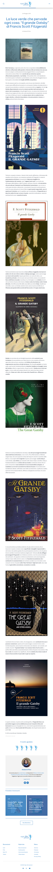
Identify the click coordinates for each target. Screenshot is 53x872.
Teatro (4, 854)
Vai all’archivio (26, 822)
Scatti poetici (21, 850)
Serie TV (5, 852)
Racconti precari (22, 847)
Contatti (36, 854)
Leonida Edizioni (22, 773)
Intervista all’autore (23, 852)
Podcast (36, 850)
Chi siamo (36, 852)
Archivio (36, 847)
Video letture (21, 854)
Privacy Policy (37, 856)
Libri (4, 847)
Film (4, 850)
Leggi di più (26, 779)
